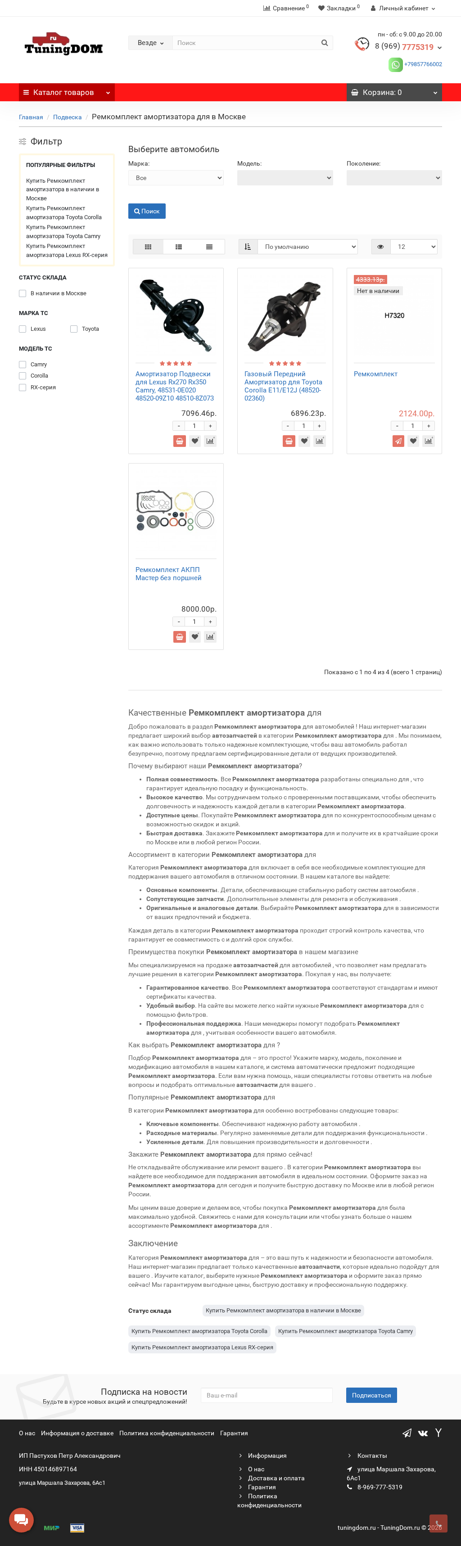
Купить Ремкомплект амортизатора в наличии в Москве (62, 189)
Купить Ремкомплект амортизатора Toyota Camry (63, 231)
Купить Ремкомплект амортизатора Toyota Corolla (64, 213)
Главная (31, 117)
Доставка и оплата (276, 1478)
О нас (27, 1433)
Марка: (138, 163)
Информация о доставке (77, 1433)
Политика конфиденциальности (166, 1433)
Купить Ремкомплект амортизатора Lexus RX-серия (67, 250)
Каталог (63, 92)
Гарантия (234, 1433)
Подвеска (67, 117)
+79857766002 (422, 64)
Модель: (249, 163)
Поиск (137, 196)
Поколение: (363, 163)
